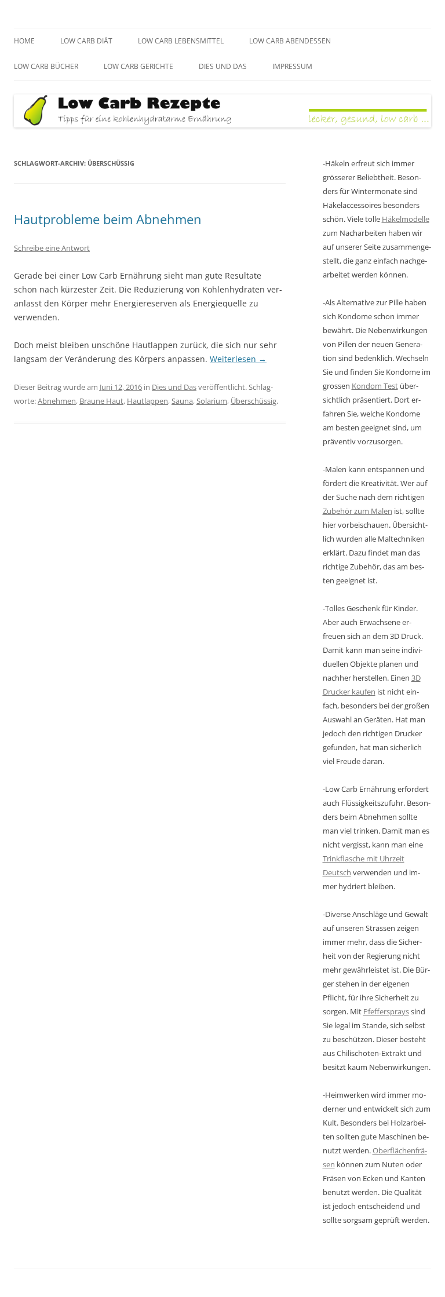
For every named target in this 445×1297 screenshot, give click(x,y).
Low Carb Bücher (46, 66)
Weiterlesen (238, 358)
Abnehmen (57, 401)
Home (24, 41)
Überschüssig (253, 401)
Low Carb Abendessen (290, 41)
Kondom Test (375, 386)
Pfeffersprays (386, 1011)
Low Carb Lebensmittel (181, 41)
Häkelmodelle (405, 219)
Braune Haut (101, 401)
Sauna (182, 401)
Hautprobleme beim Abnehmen (108, 219)
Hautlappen (147, 401)
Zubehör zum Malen (357, 511)
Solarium (211, 401)
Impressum (292, 66)
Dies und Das (223, 66)
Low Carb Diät (86, 41)
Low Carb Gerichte (138, 66)
